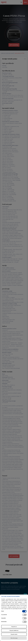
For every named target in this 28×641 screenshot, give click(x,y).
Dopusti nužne (14, 634)
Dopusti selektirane (14, 630)
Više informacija (14, 638)
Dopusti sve (14, 626)
